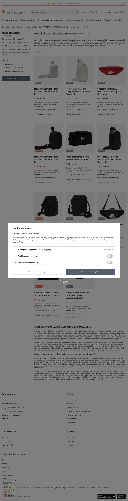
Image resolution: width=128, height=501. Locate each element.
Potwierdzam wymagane (38, 272)
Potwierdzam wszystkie (90, 272)
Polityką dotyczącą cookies (70, 237)
